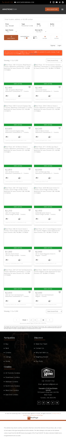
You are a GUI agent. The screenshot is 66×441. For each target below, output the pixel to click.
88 (43, 320)
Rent (7, 348)
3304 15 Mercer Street (47, 131)
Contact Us (40, 348)
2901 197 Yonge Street (15, 213)
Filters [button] (56, 38)
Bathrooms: (52, 26)
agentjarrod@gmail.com (25, 2)
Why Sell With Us (42, 352)
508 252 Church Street (15, 254)
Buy (7, 344)
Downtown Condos (13, 377)
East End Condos (12, 395)
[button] (7, 2)
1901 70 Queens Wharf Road (17, 90)
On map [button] (45, 38)
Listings (8, 357)
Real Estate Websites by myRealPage (33, 415)
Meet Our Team (41, 344)
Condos (8, 352)
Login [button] (59, 45)
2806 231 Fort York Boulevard (44, 295)
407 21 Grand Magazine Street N (45, 254)
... (38, 320)
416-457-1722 (8, 2)
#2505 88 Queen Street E (45, 213)
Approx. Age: (18, 30)
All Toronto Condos (13, 373)
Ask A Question (52, 9)
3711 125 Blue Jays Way (47, 172)
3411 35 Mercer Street (17, 172)
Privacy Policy (56, 413)
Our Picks (39, 361)
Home (8, 361)
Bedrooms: (39, 26)
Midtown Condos (12, 382)
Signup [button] (53, 45)
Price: (9, 26)
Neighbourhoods (42, 357)
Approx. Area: (48, 30)
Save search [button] (11, 38)
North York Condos (13, 386)
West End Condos (12, 390)
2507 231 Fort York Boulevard (17, 295)
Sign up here (33, 53)
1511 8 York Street (47, 90)
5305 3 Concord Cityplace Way (17, 131)
